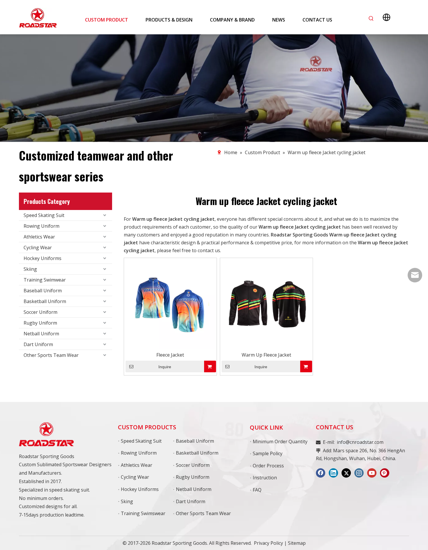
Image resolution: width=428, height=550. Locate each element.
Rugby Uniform (40, 323)
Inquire (164, 366)
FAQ (257, 490)
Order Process (268, 465)
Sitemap (297, 543)
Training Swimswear (143, 513)
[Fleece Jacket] (170, 303)
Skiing (30, 269)
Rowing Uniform (41, 226)
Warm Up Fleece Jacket (266, 355)
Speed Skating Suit (44, 215)
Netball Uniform (41, 333)
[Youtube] (371, 473)
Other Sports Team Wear (51, 355)
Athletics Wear (39, 237)
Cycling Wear (38, 247)
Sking (127, 501)
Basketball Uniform (45, 301)
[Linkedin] (333, 473)
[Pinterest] (384, 473)
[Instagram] (359, 473)
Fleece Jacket (170, 355)
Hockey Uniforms (42, 258)
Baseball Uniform (43, 290)
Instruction (265, 477)
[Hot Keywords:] (371, 19)
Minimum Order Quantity (280, 441)
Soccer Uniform (40, 312)
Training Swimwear (45, 280)
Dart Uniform (38, 344)
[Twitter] (346, 473)
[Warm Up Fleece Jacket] (266, 303)
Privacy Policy (268, 543)
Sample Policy (267, 453)
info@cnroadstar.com (360, 442)
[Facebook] (320, 473)
